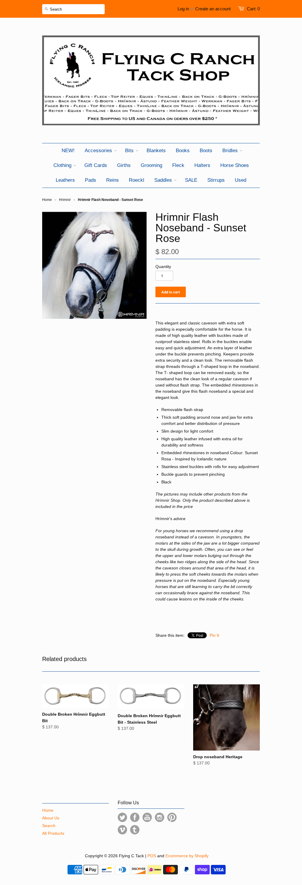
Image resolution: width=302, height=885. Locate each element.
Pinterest (172, 817)
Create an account (213, 8)
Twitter (122, 817)
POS (151, 855)
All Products (53, 833)
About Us (50, 818)
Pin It (214, 635)
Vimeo (122, 829)
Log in (183, 8)
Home (47, 810)
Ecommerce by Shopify (187, 855)
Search (48, 825)
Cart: (253, 8)
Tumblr (134, 829)
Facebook (134, 817)
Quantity (163, 266)
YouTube (147, 817)
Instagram (159, 817)
